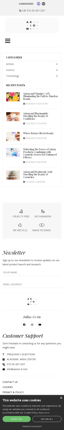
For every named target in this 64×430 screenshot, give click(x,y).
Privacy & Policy (13, 392)
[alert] (32, 412)
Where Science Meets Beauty (38, 133)
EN (38, 4)
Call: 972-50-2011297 (33, 10)
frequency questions (21, 354)
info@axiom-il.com (17, 369)
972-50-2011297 (16, 364)
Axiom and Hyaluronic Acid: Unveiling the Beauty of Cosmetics (37, 174)
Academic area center (21, 359)
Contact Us (10, 382)
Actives (10, 64)
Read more (44, 412)
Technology (12, 75)
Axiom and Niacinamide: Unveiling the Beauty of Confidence (35, 116)
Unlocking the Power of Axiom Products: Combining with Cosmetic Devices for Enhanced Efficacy (40, 153)
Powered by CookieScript (32, 426)
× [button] (61, 398)
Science (10, 70)
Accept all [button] (16, 419)
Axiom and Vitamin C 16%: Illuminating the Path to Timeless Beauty (40, 96)
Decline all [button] (47, 419)
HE (43, 4)
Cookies (8, 387)
